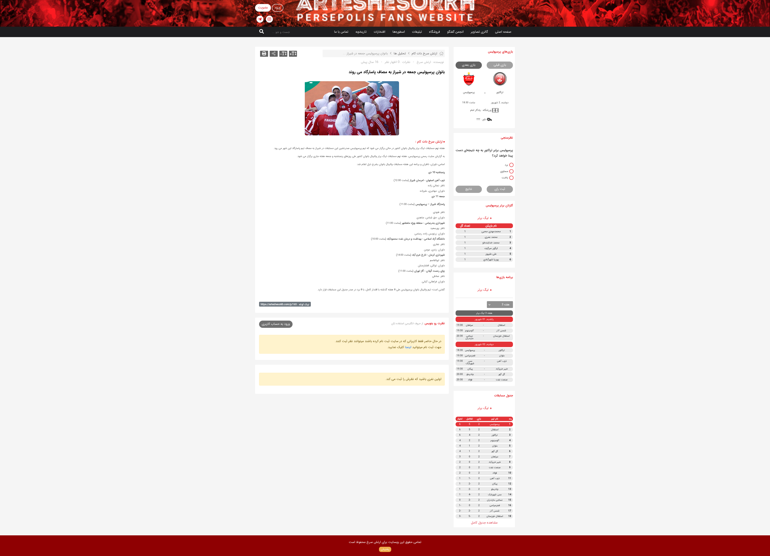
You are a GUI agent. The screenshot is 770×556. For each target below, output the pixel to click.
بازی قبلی (500, 64)
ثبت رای (499, 188)
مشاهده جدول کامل (484, 522)
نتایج (468, 188)
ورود (278, 7)
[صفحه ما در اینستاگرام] (269, 19)
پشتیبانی (385, 549)
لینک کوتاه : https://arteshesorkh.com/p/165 (285, 304)
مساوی (504, 171)
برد (506, 164)
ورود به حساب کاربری (276, 323)
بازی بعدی (468, 64)
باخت (505, 177)
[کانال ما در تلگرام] (259, 19)
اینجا (408, 347)
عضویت (263, 7)
